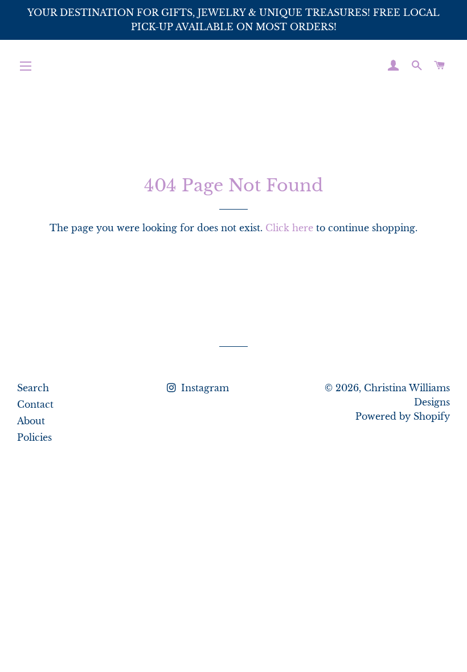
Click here (289, 227)
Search (33, 388)
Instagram (203, 388)
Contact (35, 404)
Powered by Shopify (402, 416)
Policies (34, 437)
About (31, 421)
